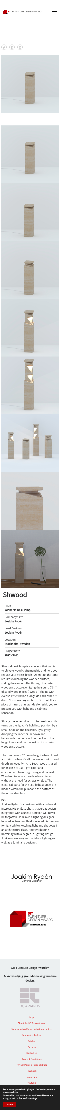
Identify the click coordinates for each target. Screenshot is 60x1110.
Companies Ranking (32, 1034)
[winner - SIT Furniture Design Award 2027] (30, 12)
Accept (9, 1104)
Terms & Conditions (32, 1058)
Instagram (32, 1076)
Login (31, 1017)
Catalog (32, 1040)
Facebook (31, 1070)
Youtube (32, 1082)
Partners (32, 1047)
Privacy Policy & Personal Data (32, 1064)
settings (33, 1098)
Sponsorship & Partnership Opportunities (31, 1029)
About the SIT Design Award (32, 1023)
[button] (4, 47)
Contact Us (31, 1052)
